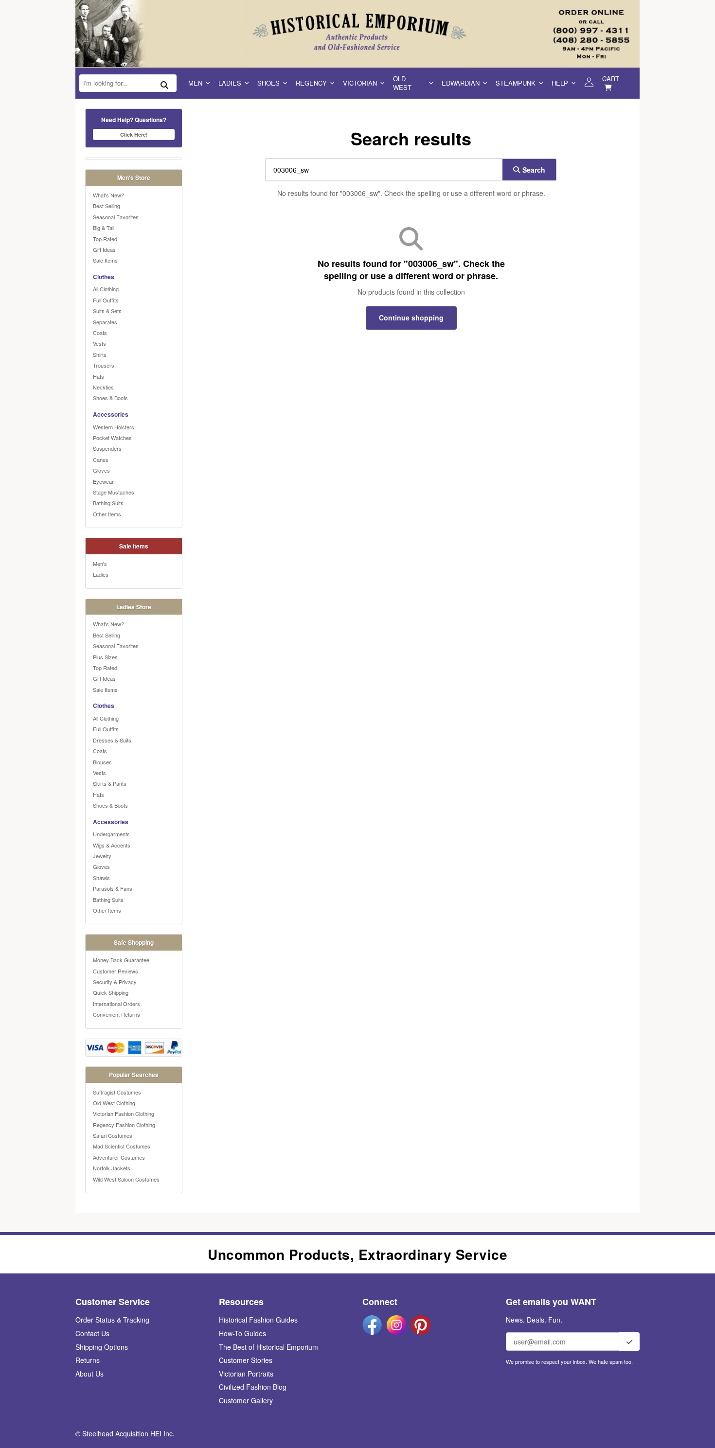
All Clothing (106, 289)
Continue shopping (411, 317)
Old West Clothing (114, 1103)
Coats (100, 332)
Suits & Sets (107, 311)
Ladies (229, 83)
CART (610, 78)
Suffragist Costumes (117, 1092)
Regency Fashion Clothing (124, 1125)
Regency (311, 83)
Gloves (101, 470)
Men (195, 83)
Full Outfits (106, 300)
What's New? (108, 195)
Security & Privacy (115, 982)
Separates (105, 322)
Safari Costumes (112, 1135)
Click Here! (134, 134)
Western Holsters (113, 427)
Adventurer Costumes (119, 1157)
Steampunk (516, 83)
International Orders (116, 1003)
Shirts (100, 354)
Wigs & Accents (111, 845)
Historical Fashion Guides (258, 1319)
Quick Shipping (110, 992)
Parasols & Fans (112, 888)
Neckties (103, 387)
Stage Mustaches (113, 492)
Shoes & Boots (110, 398)
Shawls (101, 878)
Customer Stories (245, 1360)
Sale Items (105, 260)
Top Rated (105, 239)
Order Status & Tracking (112, 1319)
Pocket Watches (112, 437)
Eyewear (103, 481)
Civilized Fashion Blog (252, 1387)
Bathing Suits (108, 503)
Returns (87, 1360)
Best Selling (106, 206)
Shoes (268, 83)
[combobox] (382, 169)
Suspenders (107, 448)
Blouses (102, 762)
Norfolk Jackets (111, 1168)
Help (560, 83)
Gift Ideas (104, 249)
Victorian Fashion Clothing (123, 1113)
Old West (402, 83)
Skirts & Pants (109, 783)
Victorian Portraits (246, 1373)
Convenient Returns (116, 1014)
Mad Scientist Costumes (121, 1146)
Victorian (360, 83)
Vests (99, 343)
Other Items (107, 514)
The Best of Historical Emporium (268, 1347)
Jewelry (102, 856)
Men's (100, 563)
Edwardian (461, 83)
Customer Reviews (115, 971)
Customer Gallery (246, 1400)
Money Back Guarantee (121, 960)
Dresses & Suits (112, 740)
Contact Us (92, 1333)
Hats (98, 376)
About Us (89, 1373)
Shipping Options (101, 1347)
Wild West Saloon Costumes (126, 1179)
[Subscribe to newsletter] (629, 1341)
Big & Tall (103, 227)
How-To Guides (242, 1333)
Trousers (103, 365)
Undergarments (111, 834)
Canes (100, 459)
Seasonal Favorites (116, 217)
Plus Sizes (105, 657)
